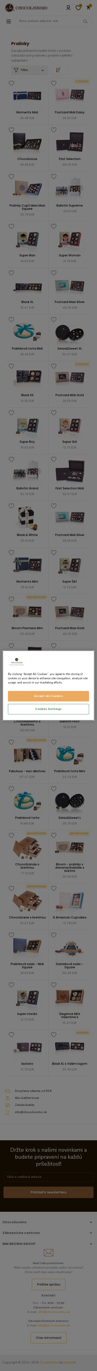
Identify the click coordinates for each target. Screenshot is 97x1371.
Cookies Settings (48, 709)
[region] (48, 685)
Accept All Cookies (48, 696)
